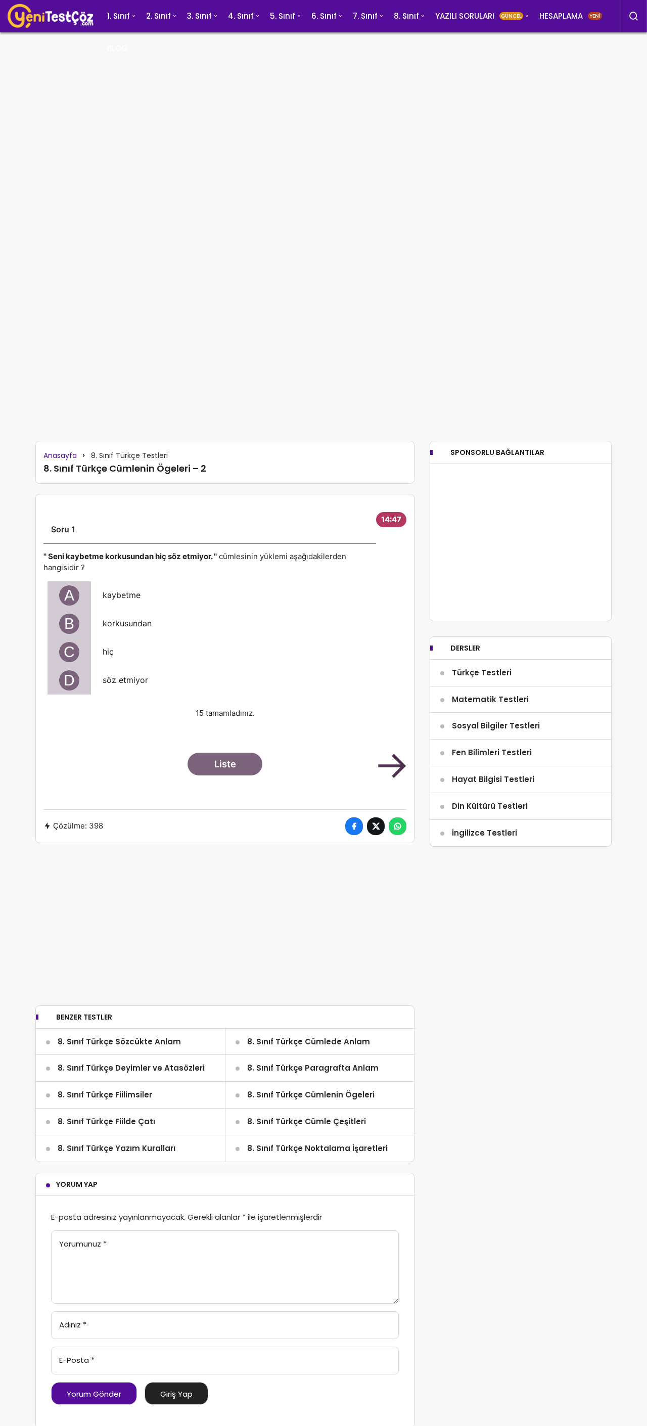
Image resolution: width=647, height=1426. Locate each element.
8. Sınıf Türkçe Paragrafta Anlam (313, 1068)
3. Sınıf (199, 16)
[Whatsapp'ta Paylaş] (397, 826)
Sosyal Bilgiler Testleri (496, 725)
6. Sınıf (324, 16)
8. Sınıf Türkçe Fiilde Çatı (106, 1121)
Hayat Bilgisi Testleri (493, 779)
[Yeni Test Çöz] (51, 16)
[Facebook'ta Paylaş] (354, 826)
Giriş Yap (176, 1394)
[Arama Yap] (633, 16)
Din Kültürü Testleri (490, 806)
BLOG (117, 48)
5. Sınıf (282, 16)
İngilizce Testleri (484, 832)
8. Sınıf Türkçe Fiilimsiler (105, 1094)
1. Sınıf (118, 16)
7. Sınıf (365, 16)
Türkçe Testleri (482, 672)
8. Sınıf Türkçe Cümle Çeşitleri (306, 1121)
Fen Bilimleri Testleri (492, 752)
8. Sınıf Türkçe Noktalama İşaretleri (317, 1148)
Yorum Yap (77, 1184)
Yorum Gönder (94, 1394)
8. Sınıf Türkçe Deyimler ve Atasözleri (131, 1068)
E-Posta (77, 1360)
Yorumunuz (83, 1243)
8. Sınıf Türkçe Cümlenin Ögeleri (311, 1094)
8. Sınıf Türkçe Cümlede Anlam (308, 1041)
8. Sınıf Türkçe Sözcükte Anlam (119, 1041)
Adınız (72, 1324)
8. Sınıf (406, 16)
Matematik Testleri (490, 699)
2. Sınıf (158, 16)
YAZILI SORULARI (478, 16)
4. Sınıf (241, 16)
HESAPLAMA (569, 16)
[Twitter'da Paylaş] (376, 826)
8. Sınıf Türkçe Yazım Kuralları (116, 1148)
